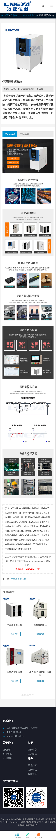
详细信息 (14, 634)
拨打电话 (38, 837)
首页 (6, 15)
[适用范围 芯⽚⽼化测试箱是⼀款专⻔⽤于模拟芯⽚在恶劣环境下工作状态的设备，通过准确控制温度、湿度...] (14, 655)
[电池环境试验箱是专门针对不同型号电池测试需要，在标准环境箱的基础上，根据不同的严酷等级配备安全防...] (40, 655)
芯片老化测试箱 (14, 672)
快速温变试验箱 (14, 625)
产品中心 (14, 15)
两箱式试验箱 (40, 625)
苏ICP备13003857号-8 (32, 822)
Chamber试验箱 (29, 15)
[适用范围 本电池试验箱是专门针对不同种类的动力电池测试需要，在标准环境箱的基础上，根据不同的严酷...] (40, 609)
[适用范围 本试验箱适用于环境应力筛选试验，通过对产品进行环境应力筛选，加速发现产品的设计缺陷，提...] (14, 609)
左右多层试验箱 (18, 579)
